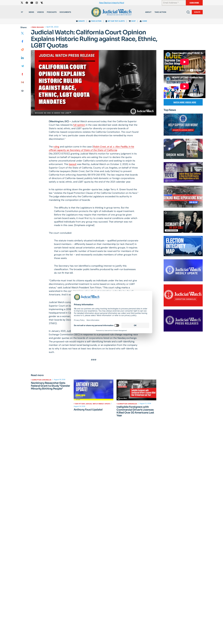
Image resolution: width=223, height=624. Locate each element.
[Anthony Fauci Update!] (93, 390)
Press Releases (38, 27)
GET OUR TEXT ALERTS (116, 21)
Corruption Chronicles (41, 380)
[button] (22, 12)
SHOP (133, 21)
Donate (197, 12)
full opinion (79, 124)
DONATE (81, 21)
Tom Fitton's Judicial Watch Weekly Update (92, 404)
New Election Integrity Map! (111, 3)
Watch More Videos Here (184, 102)
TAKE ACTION (96, 21)
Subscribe (194, 3)
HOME (144, 21)
